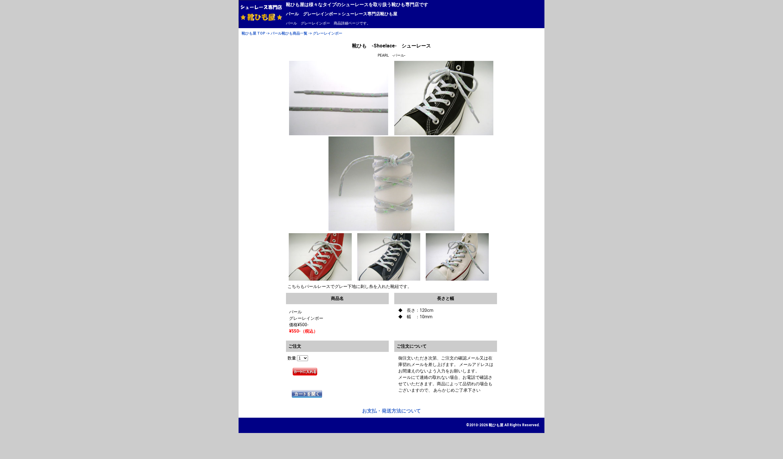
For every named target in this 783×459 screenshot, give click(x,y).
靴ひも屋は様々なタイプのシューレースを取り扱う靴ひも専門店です (357, 4)
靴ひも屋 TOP (253, 33)
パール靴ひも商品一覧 (289, 33)
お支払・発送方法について (391, 411)
